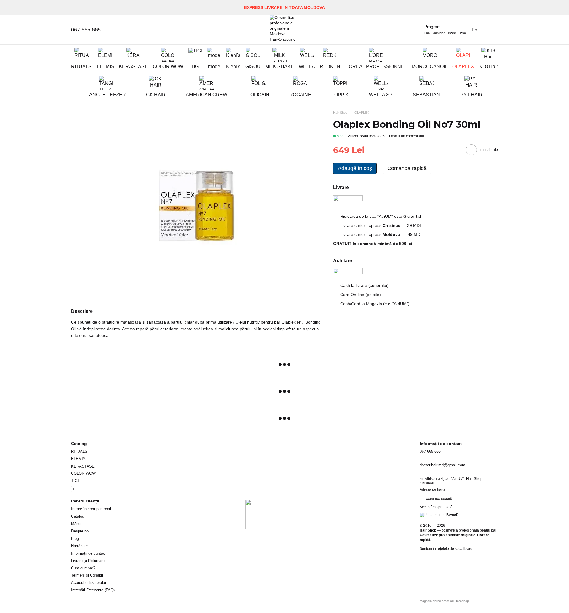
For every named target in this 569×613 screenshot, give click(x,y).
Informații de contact (88, 553)
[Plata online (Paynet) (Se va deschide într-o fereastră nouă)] (439, 515)
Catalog (77, 516)
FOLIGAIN (258, 94)
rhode (214, 66)
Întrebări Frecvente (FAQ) (93, 590)
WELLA (307, 66)
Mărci (76, 523)
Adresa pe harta (432, 489)
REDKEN (330, 66)
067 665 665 (86, 29)
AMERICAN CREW (206, 94)
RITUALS (81, 66)
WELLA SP (381, 94)
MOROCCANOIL (429, 66)
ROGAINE (300, 94)
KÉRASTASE (133, 66)
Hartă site (79, 546)
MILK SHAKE (279, 66)
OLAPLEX (463, 66)
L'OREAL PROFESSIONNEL (376, 66)
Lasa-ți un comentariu (406, 136)
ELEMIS (105, 66)
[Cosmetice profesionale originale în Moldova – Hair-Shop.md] (260, 514)
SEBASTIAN (426, 94)
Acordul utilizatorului (88, 582)
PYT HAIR (471, 94)
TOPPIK (340, 94)
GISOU (252, 66)
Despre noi (80, 531)
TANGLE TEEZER (106, 94)
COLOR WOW (168, 66)
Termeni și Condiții (87, 575)
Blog (75, 538)
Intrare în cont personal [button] (91, 509)
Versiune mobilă (438, 499)
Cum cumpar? (83, 568)
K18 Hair (488, 66)
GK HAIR (156, 94)
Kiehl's (233, 66)
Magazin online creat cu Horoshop (444, 601)
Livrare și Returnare (88, 560)
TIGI (195, 66)
